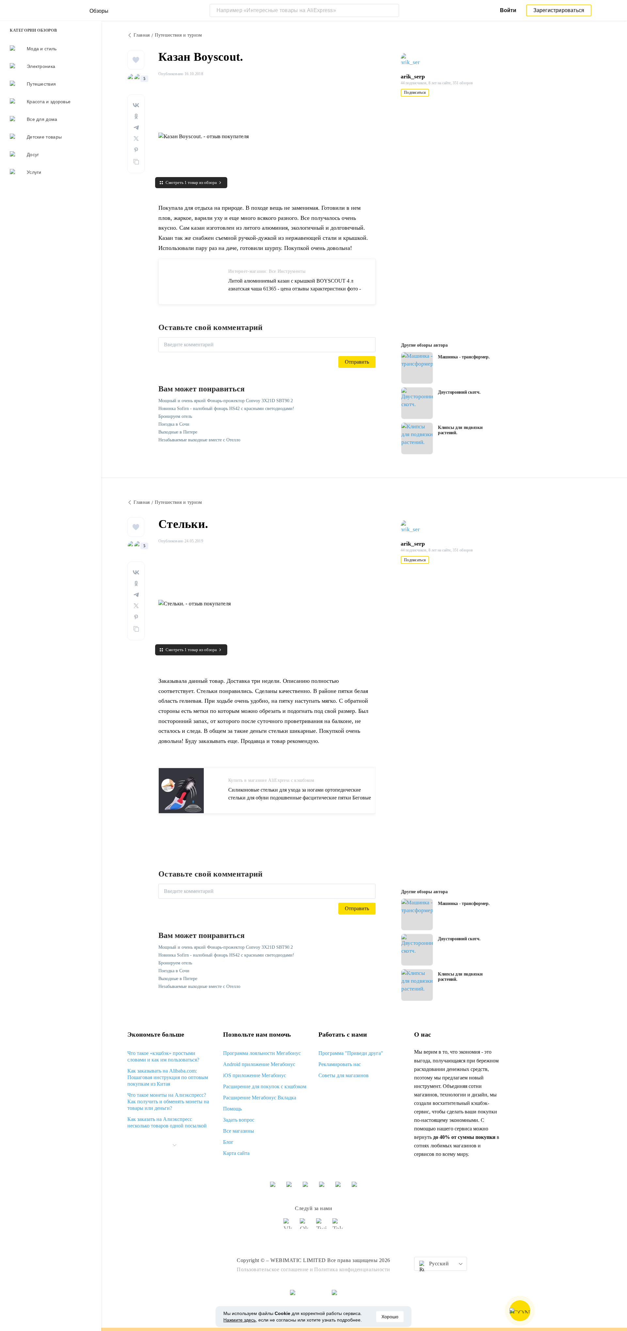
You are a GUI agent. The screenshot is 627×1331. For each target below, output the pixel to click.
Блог (228, 1142)
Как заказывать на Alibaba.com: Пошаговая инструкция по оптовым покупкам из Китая (167, 1077)
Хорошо (389, 1316)
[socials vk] (289, 1226)
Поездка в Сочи (173, 424)
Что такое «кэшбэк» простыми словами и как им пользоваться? (163, 1056)
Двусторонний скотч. (459, 392)
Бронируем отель (175, 416)
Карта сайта (236, 1153)
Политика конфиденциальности (352, 1269)
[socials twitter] (322, 1226)
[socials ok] (305, 1226)
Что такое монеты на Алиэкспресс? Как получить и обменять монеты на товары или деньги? (168, 1101)
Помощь (232, 1108)
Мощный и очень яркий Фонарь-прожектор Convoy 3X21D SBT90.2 (225, 400)
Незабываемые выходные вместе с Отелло (199, 439)
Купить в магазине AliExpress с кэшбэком (271, 780)
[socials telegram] (338, 1226)
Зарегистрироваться (559, 10)
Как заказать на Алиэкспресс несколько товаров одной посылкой (167, 1122)
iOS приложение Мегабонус (254, 1075)
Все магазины (238, 1131)
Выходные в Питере (177, 432)
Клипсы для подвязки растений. (460, 430)
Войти (508, 10)
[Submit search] (392, 10)
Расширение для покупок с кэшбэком (264, 1086)
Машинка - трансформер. (464, 356)
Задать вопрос (238, 1120)
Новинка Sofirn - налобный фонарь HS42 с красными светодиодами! (226, 408)
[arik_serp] (413, 60)
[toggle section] (174, 1145)
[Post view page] (417, 368)
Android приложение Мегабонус (259, 1064)
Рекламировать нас (339, 1064)
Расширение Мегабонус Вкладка (259, 1097)
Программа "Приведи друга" (350, 1053)
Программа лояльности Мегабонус (262, 1053)
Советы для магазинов (343, 1075)
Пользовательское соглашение (273, 1269)
